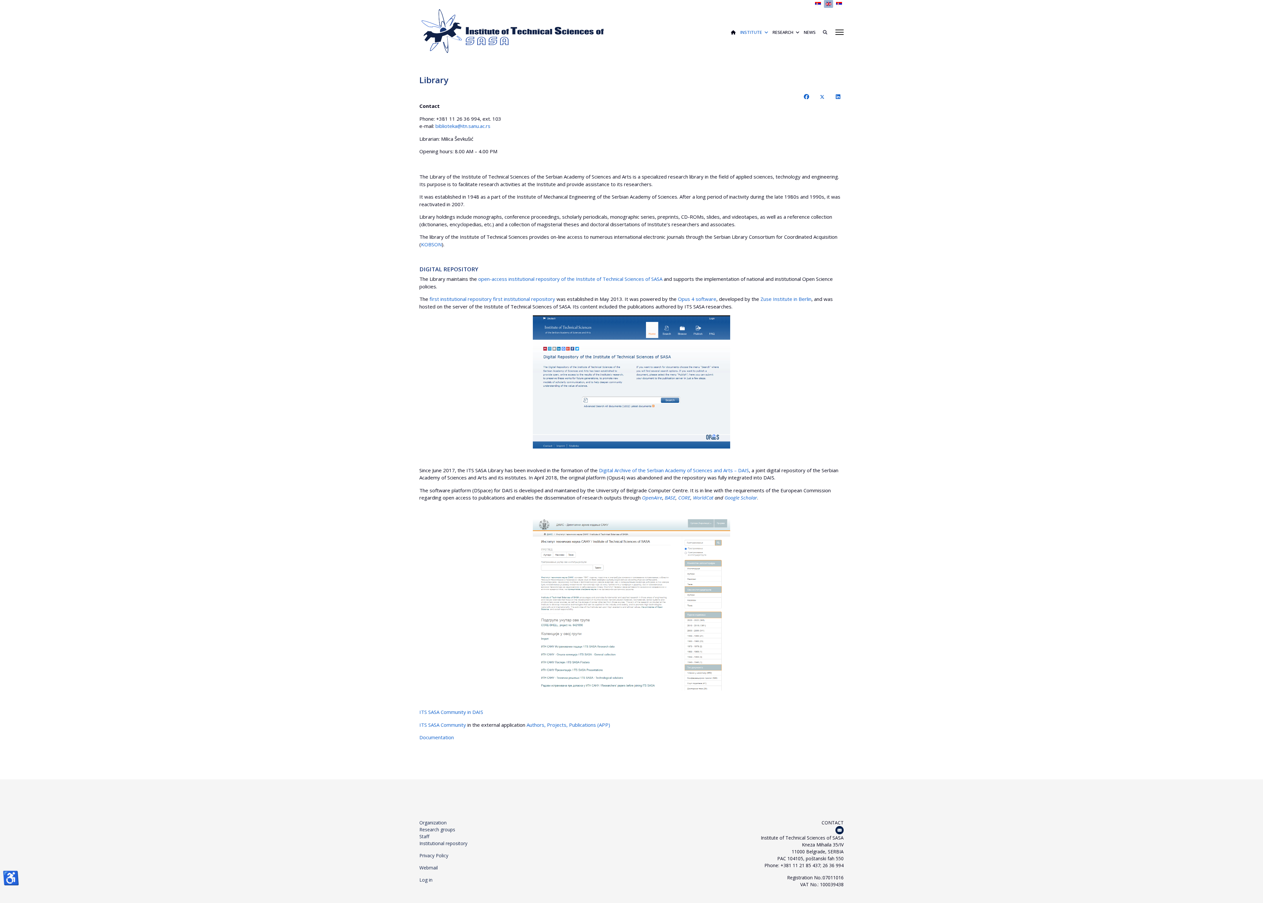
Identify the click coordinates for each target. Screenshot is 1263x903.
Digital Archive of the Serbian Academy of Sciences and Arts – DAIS (674, 470)
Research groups (437, 829)
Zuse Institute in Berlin (785, 299)
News (810, 32)
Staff (424, 836)
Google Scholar (741, 497)
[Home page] (733, 32)
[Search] (822, 32)
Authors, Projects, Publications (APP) (568, 724)
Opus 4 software (697, 299)
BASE (670, 497)
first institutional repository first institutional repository (493, 299)
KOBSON (431, 244)
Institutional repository (443, 843)
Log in (426, 880)
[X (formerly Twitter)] (822, 96)
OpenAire (652, 497)
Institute (751, 32)
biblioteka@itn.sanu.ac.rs (462, 126)
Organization (433, 822)
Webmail (428, 868)
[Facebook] (806, 96)
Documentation (436, 737)
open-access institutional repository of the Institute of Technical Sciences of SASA (570, 279)
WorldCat (703, 497)
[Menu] (839, 32)
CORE (684, 497)
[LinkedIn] (838, 96)
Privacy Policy (433, 855)
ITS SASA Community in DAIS (451, 712)
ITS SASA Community (442, 724)
